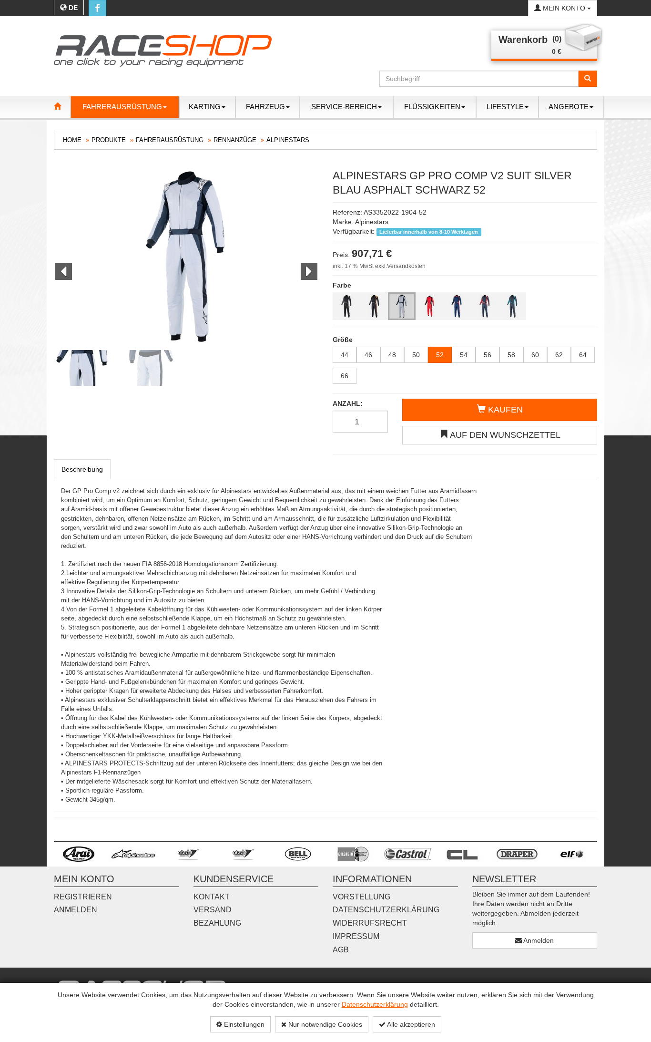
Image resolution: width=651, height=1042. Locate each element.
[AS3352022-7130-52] (457, 306)
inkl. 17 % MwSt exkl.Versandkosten (379, 266)
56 (487, 355)
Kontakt (211, 897)
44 (344, 355)
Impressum (356, 936)
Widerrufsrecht (370, 923)
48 (392, 355)
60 (535, 355)
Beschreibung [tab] (82, 469)
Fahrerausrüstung (169, 140)
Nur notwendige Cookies (324, 1024)
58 (511, 355)
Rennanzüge (235, 140)
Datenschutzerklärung (375, 1004)
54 (464, 355)
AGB (341, 950)
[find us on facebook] (97, 8)
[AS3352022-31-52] (429, 306)
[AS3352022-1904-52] (402, 306)
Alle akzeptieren (410, 1024)
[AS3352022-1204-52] (374, 306)
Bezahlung (217, 923)
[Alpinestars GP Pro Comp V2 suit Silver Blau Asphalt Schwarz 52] (186, 257)
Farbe (342, 285)
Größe (343, 339)
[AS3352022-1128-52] (346, 306)
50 (416, 355)
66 (344, 376)
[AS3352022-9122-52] (484, 306)
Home (72, 140)
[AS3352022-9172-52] (512, 306)
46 (368, 355)
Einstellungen (243, 1024)
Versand (212, 910)
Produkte (109, 140)
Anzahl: (348, 403)
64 (583, 355)
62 (559, 355)
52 (440, 355)
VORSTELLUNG (361, 897)
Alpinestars (287, 140)
